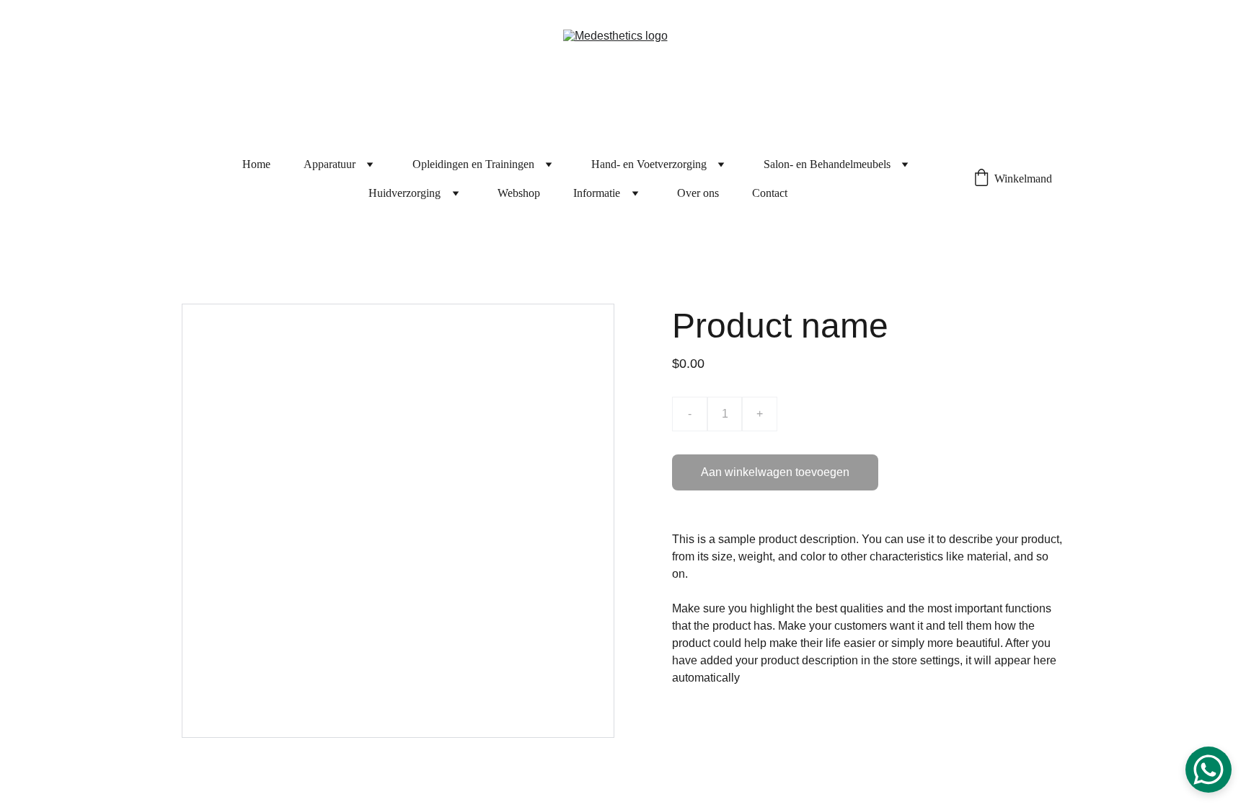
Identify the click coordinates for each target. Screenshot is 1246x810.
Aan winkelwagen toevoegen (775, 472)
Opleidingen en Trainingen (473, 164)
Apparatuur (329, 164)
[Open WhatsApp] (1208, 770)
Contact (769, 193)
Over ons (698, 193)
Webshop (519, 193)
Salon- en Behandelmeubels (827, 164)
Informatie (596, 193)
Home (256, 164)
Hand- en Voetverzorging (649, 164)
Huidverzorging (404, 193)
